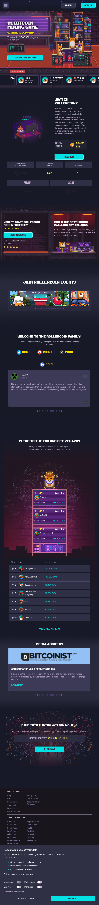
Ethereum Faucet (13, 840)
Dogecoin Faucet (33, 822)
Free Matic (31, 834)
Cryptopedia (12, 805)
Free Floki (30, 828)
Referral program (13, 811)
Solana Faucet (12, 834)
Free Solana (11, 837)
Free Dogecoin (32, 825)
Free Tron (30, 837)
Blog (9, 796)
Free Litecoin (31, 840)
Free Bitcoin (11, 831)
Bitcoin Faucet (12, 828)
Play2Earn (11, 822)
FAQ (9, 799)
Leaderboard (12, 808)
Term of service (32, 799)
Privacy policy (32, 796)
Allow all (73, 899)
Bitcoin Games (12, 825)
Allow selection (26, 899)
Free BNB (30, 831)
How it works (12, 802)
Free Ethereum (12, 844)
